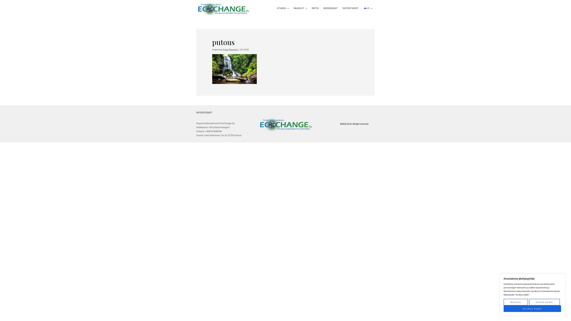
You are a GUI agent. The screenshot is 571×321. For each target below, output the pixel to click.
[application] (287, 8)
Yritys (315, 8)
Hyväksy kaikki (532, 308)
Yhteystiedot (351, 8)
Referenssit (330, 8)
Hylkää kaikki (544, 302)
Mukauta (515, 302)
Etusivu (281, 8)
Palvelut (299, 8)
